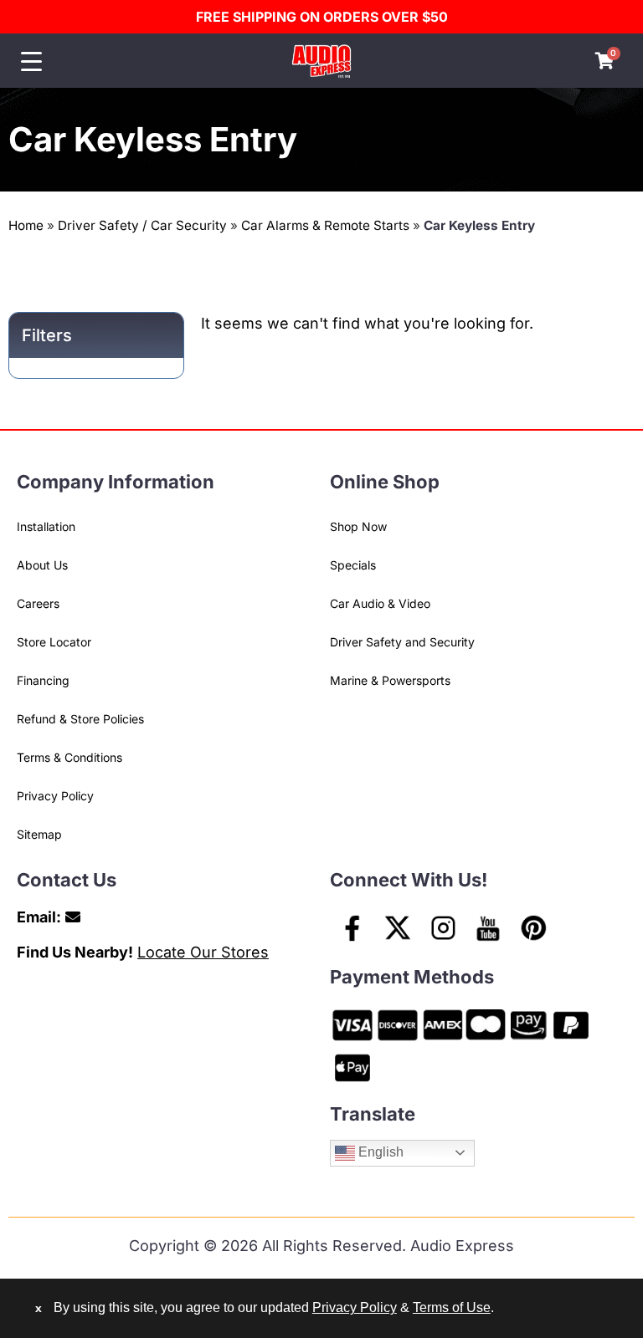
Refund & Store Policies (80, 719)
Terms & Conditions (69, 757)
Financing (43, 680)
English (379, 1152)
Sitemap (39, 834)
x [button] (38, 1308)
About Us (42, 565)
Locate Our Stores (203, 952)
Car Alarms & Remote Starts (325, 225)
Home (26, 225)
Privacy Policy (55, 796)
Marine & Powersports (390, 680)
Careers (38, 603)
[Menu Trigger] (31, 61)
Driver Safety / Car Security (142, 225)
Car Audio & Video (380, 603)
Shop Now (358, 526)
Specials (353, 565)
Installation (46, 526)
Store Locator (54, 642)
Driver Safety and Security (402, 642)
